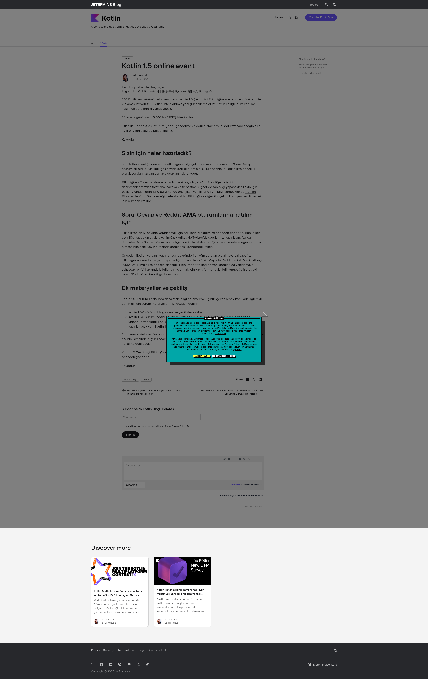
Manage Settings (224, 356)
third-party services (190, 347)
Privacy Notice (206, 344)
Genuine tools (158, 650)
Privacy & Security (102, 650)
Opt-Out (237, 349)
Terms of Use (232, 344)
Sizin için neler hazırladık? (312, 59)
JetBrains (121, 671)
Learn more (220, 333)
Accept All (201, 356)
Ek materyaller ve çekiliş (311, 73)
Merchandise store (324, 666)
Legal (141, 650)
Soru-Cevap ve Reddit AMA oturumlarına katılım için (313, 66)
